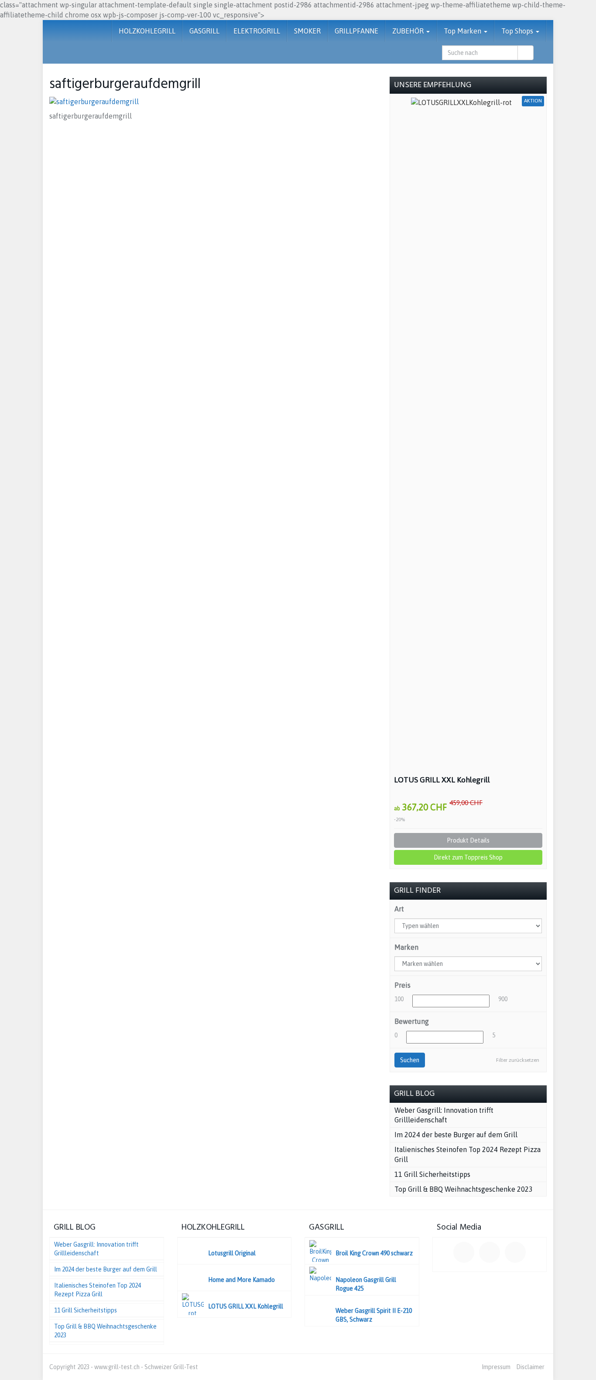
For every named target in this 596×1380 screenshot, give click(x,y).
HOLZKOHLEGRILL (147, 31)
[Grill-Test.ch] (49, 31)
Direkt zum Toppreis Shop (468, 857)
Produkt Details (468, 840)
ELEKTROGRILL (256, 31)
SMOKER (307, 31)
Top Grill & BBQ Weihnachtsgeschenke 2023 (463, 1189)
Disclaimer (530, 1366)
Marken (406, 947)
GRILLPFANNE (356, 31)
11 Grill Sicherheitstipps (432, 1174)
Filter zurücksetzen (517, 1060)
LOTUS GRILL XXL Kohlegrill (442, 779)
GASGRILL (204, 31)
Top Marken (463, 31)
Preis (402, 985)
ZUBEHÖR (408, 31)
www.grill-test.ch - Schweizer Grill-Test (146, 1366)
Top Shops (518, 31)
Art (399, 909)
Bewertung (411, 1021)
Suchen (409, 1060)
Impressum (496, 1366)
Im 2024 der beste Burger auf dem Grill (455, 1135)
